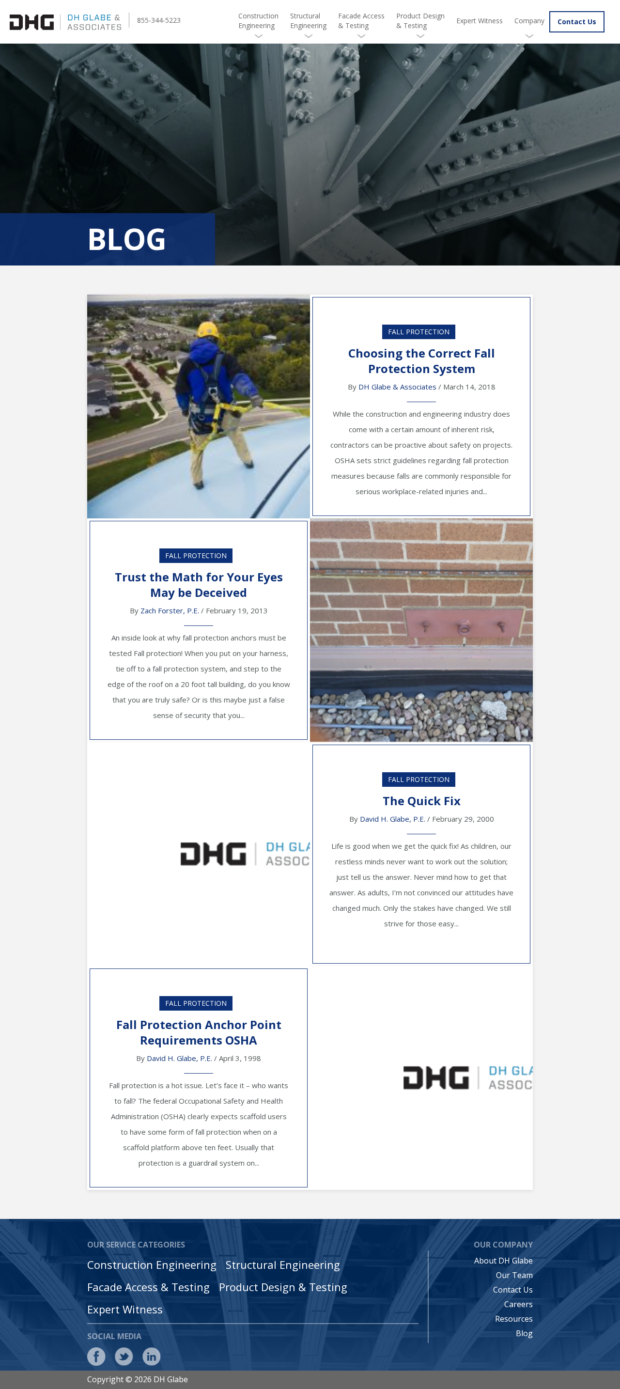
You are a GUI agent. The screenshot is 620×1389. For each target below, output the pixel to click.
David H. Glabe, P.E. (392, 819)
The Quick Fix (422, 801)
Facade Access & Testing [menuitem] (361, 20)
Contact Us (577, 21)
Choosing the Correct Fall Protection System (421, 360)
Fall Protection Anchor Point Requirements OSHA (198, 1032)
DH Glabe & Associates (397, 386)
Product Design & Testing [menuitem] (420, 20)
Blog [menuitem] (524, 1333)
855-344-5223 (159, 20)
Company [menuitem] (529, 20)
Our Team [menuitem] (514, 1275)
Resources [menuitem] (514, 1318)
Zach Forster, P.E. (169, 610)
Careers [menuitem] (518, 1304)
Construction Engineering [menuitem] (258, 20)
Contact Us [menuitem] (513, 1289)
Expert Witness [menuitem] (479, 20)
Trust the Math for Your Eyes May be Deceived (199, 584)
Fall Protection (419, 331)
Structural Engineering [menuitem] (308, 20)
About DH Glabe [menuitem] (503, 1260)
